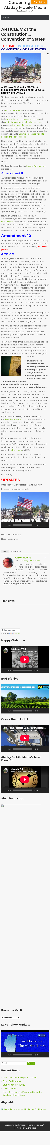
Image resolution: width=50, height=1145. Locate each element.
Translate (17, 633)
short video (16, 450)
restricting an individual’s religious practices (25, 122)
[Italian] (8, 616)
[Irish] (5, 616)
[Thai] (18, 623)
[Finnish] (5, 612)
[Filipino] (2, 612)
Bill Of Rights (7, 222)
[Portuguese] (18, 619)
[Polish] (16, 619)
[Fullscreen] (45, 525)
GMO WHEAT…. (10, 1088)
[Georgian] (10, 612)
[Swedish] (16, 623)
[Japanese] (10, 616)
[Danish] (13, 608)
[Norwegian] (10, 619)
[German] (13, 612)
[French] (8, 612)
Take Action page (13, 419)
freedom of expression (22, 125)
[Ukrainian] (21, 623)
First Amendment (13, 110)
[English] (18, 608)
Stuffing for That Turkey (14, 1085)
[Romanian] (21, 619)
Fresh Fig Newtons (12, 1081)
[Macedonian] (2, 619)
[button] (25, 509)
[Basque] (8, 608)
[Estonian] (21, 608)
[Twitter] (45, 558)
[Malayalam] (5, 619)
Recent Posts (16, 552)
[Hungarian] (2, 616)
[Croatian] (10, 608)
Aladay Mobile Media (31, 561)
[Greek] (16, 612)
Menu (6, 17)
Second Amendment (36, 166)
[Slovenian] (8, 623)
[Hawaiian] (18, 612)
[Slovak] (5, 623)
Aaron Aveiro (23, 557)
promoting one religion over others (22, 119)
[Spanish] (13, 623)
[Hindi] (21, 612)
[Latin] (16, 616)
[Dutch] (16, 608)
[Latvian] (18, 616)
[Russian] (2, 623)
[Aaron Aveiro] (8, 567)
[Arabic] (2, 608)
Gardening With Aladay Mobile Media (25, 5)
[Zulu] (8, 626)
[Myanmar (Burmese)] (8, 619)
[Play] (4, 525)
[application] (25, 510)
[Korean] (13, 616)
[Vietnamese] (2, 626)
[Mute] (41, 525)
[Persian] (13, 619)
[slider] (22, 525)
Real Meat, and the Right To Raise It (20, 1077)
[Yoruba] (5, 626)
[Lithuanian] (21, 616)
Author (5, 552)
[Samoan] (10, 623)
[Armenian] (5, 608)
